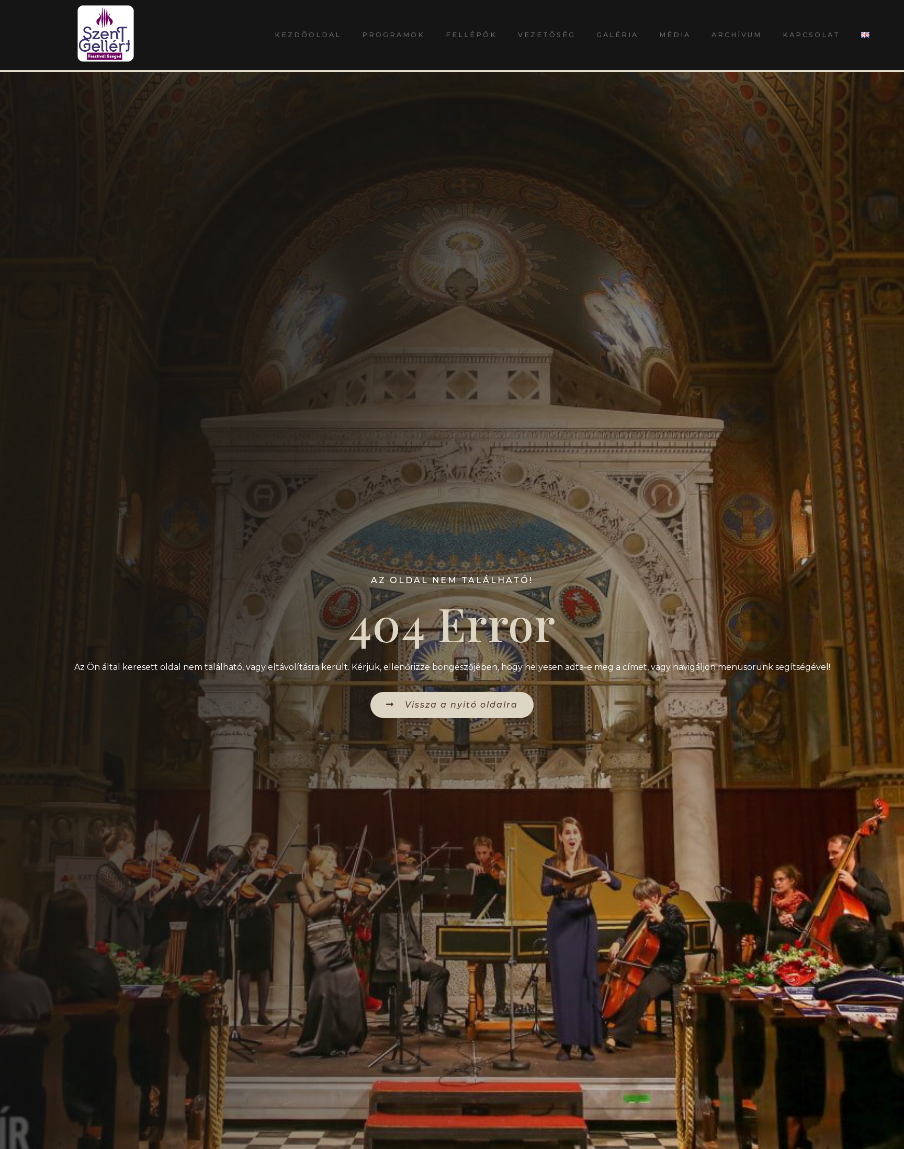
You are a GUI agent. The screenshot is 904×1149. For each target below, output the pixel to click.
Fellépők (471, 35)
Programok (393, 35)
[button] (452, 705)
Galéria (617, 35)
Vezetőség (546, 35)
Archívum (736, 35)
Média (675, 35)
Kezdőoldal (308, 35)
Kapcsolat (811, 35)
